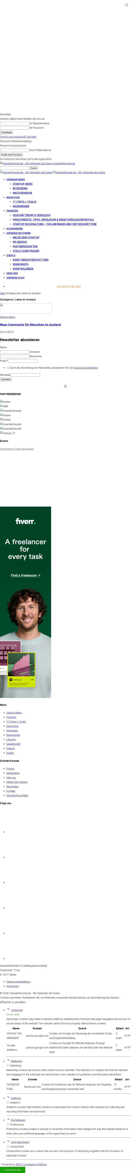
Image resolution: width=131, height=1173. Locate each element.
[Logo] (26, 172)
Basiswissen (21, 206)
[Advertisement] (24, 483)
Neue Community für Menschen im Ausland (30, 324)
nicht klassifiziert (20, 1142)
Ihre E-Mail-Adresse (40, 150)
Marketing (16, 1061)
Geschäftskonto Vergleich (31, 215)
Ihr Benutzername (39, 123)
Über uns (12, 273)
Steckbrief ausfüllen (17, 795)
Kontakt (10, 791)
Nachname (36, 356)
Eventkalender (23, 268)
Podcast (11, 717)
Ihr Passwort (37, 127)
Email (4, 360)
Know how (13, 197)
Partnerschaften (25, 246)
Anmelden (6, 379)
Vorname (35, 351)
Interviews (20, 188)
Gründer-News (15, 179)
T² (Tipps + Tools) (24, 201)
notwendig (17, 1010)
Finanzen (12, 210)
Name (3, 347)
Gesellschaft (13, 743)
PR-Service (20, 241)
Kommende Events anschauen (17, 448)
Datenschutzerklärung (86, 367)
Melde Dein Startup (26, 237)
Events (10, 255)
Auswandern (14, 228)
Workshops (20, 264)
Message (5, 374)
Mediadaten (13, 773)
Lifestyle (11, 739)
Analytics (16, 1098)
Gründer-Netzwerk (18, 233)
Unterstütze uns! (69, 286)
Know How (12, 726)
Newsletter (12, 786)
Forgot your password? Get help (18, 136)
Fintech (10, 748)
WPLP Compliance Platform (31, 1164)
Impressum (12, 986)
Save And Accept (13, 1170)
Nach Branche (22, 192)
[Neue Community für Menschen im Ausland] (26, 312)
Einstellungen (18, 1120)
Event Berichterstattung (31, 259)
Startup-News (22, 183)
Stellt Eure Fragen (26, 250)
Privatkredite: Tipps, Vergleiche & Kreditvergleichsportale (53, 219)
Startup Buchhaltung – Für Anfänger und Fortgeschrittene (55, 224)
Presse (10, 768)
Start (2, 293)
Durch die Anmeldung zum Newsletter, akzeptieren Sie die (54, 367)
